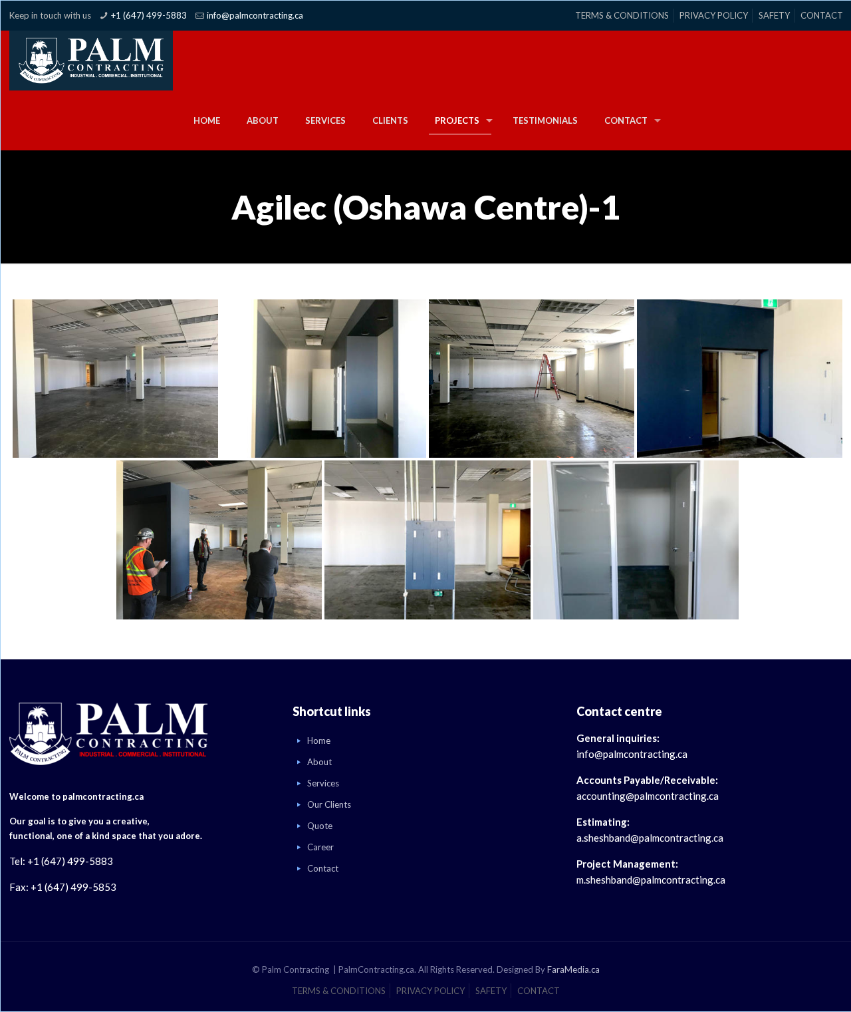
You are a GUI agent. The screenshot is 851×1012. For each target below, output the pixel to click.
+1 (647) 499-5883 (149, 15)
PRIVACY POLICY (713, 15)
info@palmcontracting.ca (255, 15)
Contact (322, 868)
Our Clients (329, 804)
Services (323, 783)
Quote (319, 825)
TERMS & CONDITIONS (622, 15)
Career (320, 847)
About (319, 762)
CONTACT (821, 15)
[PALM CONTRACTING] (91, 60)
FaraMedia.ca (573, 969)
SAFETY (774, 15)
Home (318, 740)
